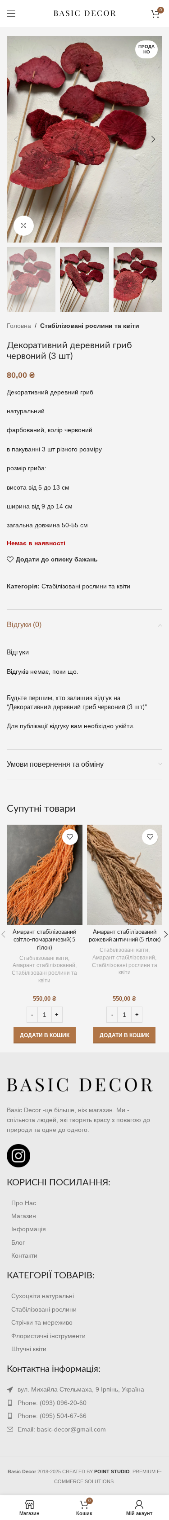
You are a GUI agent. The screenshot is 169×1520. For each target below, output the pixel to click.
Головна (19, 325)
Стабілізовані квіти (43, 958)
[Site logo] (85, 13)
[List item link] (84, 1203)
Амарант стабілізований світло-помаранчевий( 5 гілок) (44, 939)
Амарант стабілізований (44, 965)
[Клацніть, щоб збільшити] (24, 226)
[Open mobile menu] (11, 13)
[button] (45, 1035)
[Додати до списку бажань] (70, 837)
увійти (124, 725)
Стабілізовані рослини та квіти (89, 325)
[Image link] (80, 1084)
